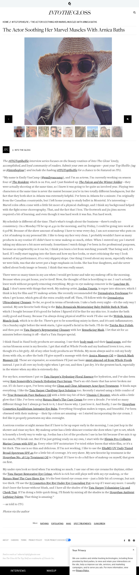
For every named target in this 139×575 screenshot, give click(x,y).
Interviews (18, 570)
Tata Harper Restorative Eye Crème (29, 474)
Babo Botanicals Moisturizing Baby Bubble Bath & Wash (91, 307)
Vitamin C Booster (98, 395)
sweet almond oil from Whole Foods (109, 360)
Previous (6, 81)
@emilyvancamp (52, 177)
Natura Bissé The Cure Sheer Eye (23, 478)
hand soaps (113, 342)
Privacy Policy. (82, 570)
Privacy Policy (35, 540)
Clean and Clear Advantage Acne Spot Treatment (88, 386)
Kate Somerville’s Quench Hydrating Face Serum (41, 381)
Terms (23, 540)
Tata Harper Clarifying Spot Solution (52, 390)
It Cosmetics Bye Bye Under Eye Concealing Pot (60, 483)
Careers (14, 540)
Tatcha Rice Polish (121, 325)
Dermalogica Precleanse (113, 293)
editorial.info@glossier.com (29, 554)
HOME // (7, 22)
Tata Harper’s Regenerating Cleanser (47, 330)
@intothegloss (15, 170)
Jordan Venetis (87, 288)
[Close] (133, 550)
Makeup (51, 570)
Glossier (69, 4)
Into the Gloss (69, 12)
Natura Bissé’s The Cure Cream (62, 399)
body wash (86, 342)
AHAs (68, 523)
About (5, 540)
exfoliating (57, 523)
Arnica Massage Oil (101, 355)
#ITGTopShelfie (20, 22)
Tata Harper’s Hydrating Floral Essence (69, 376)
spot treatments (82, 523)
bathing (44, 523)
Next (130, 81)
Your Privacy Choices (55, 540)
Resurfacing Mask (93, 330)
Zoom (128, 119)
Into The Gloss (23, 150)
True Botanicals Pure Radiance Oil (29, 395)
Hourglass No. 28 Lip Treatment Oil (25, 457)
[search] (134, 12)
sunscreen (99, 523)
